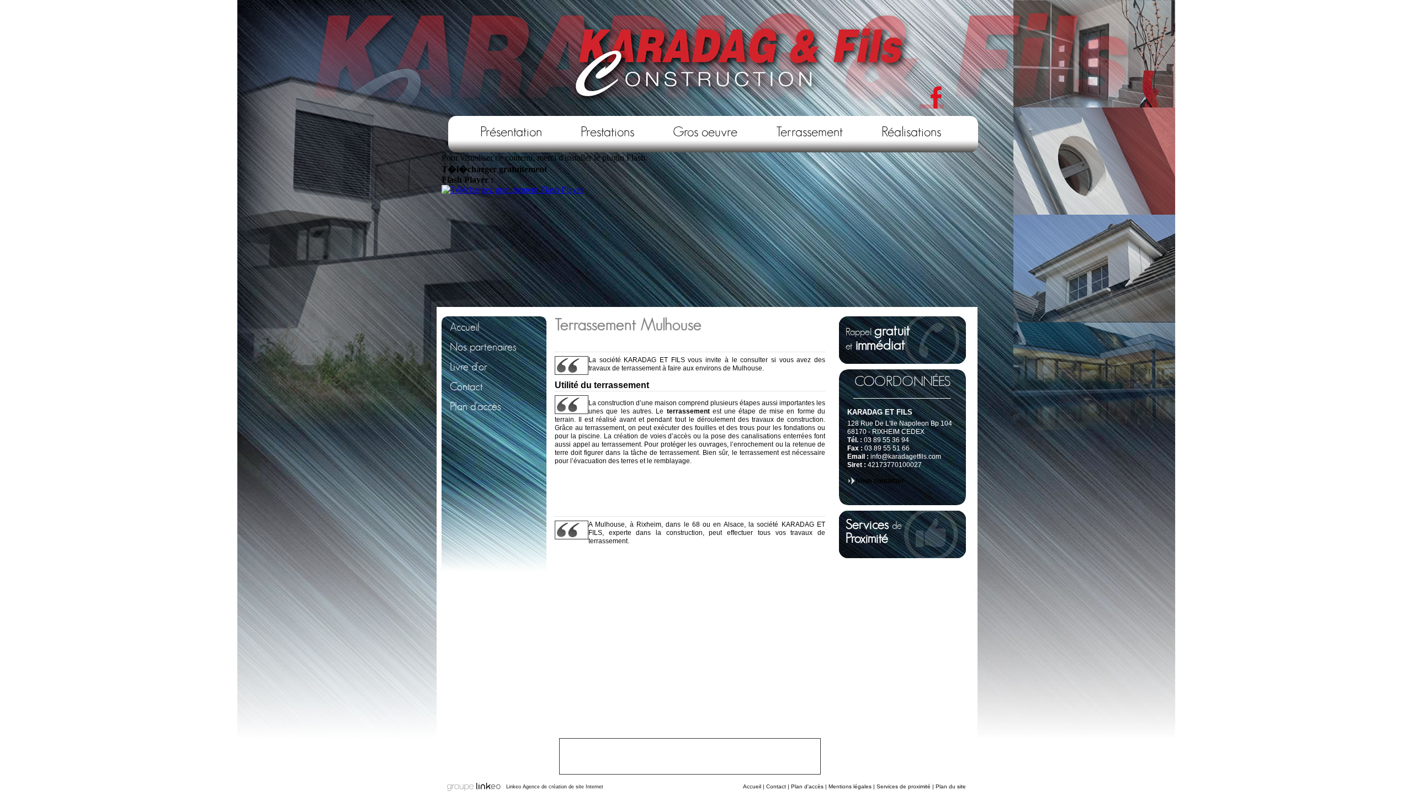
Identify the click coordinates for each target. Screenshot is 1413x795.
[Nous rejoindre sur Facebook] (931, 98)
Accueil (752, 786)
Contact (776, 786)
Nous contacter (880, 481)
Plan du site (951, 786)
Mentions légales (850, 786)
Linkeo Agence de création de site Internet (554, 786)
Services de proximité (904, 786)
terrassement (688, 411)
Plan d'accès (807, 786)
